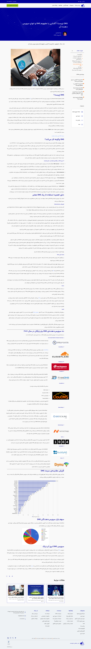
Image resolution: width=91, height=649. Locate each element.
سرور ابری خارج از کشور (80, 618)
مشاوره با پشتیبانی (45, 616)
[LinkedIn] (80, 1)
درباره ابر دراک (35, 613)
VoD (84, 623)
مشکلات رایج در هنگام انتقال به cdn (16, 597)
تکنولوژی (57, 44)
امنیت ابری (82, 633)
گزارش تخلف (46, 623)
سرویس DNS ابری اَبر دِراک (76, 70)
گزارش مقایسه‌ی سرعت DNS (77, 64)
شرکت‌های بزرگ (69, 616)
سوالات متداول (34, 618)
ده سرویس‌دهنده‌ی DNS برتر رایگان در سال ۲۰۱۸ (76, 61)
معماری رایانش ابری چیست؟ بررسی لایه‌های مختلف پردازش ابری (36, 598)
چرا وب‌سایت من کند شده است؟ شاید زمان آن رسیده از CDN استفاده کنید (56, 598)
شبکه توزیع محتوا (81, 613)
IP (30, 98)
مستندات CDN (58, 613)
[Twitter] (82, 1)
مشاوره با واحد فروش (44, 618)
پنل (32, 566)
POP (39, 298)
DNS (59, 550)
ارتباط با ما (47, 613)
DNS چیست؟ (79, 54)
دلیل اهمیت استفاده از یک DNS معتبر (77, 58)
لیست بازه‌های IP (57, 621)
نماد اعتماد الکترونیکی (8, 644)
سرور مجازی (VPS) (81, 621)
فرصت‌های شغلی (45, 621)
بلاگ (61, 44)
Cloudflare (46, 350)
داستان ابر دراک (34, 616)
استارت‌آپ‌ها (70, 613)
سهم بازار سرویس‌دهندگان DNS (77, 67)
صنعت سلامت (70, 621)
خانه (64, 44)
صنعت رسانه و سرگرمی (68, 623)
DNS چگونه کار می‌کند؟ (77, 56)
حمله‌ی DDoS (36, 312)
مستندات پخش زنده (57, 618)
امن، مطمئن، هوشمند (74, 643)
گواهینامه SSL (81, 628)
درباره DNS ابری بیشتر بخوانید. (57, 136)
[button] (72, 50)
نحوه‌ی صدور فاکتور (57, 623)
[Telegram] (78, 1)
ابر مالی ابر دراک (69, 618)
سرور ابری (82, 616)
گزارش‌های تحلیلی (81, 631)
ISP (53, 271)
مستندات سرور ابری (57, 616)
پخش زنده (82, 626)
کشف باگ (47, 626)
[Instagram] (83, 1)
